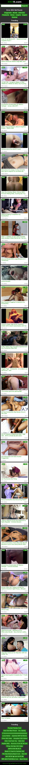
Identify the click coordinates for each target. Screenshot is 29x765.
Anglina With (6, 743)
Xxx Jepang (22, 730)
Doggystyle (7, 12)
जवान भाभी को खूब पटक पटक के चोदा (14, 756)
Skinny (12, 15)
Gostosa (14, 17)
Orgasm (24, 15)
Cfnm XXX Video (7, 738)
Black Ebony (23, 759)
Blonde (15, 12)
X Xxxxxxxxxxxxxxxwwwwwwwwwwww (14, 733)
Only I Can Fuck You (11, 741)
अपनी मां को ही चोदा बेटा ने (14, 748)
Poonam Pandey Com (14, 728)
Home (4, 763)
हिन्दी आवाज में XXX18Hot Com (10, 759)
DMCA (14, 763)
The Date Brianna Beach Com (11, 754)
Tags (9, 763)
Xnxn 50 (24, 754)
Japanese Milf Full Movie (19, 736)
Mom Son (21, 741)
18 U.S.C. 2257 (21, 763)
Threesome (5, 15)
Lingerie (18, 15)
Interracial (22, 12)
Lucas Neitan (6, 736)
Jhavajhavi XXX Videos (20, 738)
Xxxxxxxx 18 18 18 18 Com (19, 743)
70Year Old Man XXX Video (14, 746)
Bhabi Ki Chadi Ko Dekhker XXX (14, 751)
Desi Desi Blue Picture (10, 730)
